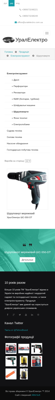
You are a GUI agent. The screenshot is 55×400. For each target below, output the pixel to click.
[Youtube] (26, 315)
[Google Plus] (14, 315)
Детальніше (27, 260)
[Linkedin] (32, 315)
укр (11, 3)
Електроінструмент (20, 56)
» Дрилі (13, 80)
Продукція (24, 52)
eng (18, 3)
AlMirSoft (35, 395)
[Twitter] (20, 315)
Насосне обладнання (17, 143)
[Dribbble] (38, 315)
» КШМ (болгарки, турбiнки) (23, 99)
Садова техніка (14, 130)
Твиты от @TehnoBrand (16, 330)
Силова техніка (14, 137)
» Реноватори (16, 92)
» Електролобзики (18, 124)
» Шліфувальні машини (21, 105)
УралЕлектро (31, 40)
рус (5, 3)
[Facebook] (8, 315)
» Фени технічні (17, 118)
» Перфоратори (17, 86)
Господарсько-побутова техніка (22, 150)
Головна (9, 52)
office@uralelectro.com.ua (30, 22)
